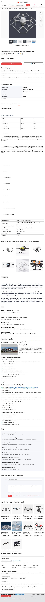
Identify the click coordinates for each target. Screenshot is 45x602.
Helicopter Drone (22, 578)
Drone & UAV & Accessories (19, 8)
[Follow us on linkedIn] (32, 596)
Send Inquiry (11, 63)
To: (7, 482)
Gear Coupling (24, 387)
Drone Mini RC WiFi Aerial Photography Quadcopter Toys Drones (38, 516)
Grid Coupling (16, 388)
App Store (4, 594)
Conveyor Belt (35, 565)
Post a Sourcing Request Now (34, 495)
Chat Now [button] (34, 63)
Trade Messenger (19, 594)
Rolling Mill (14, 563)
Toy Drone (32, 8)
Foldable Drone (19, 586)
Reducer (21, 388)
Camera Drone (4, 586)
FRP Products (3, 567)
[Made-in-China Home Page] (22, 2)
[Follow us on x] (38, 594)
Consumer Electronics (9, 8)
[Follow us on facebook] (36, 594)
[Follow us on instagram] (39, 594)
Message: (6, 485)
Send (10, 495)
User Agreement (28, 598)
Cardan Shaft (11, 387)
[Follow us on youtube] (41, 594)
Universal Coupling (10, 388)
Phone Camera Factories (29, 583)
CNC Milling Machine (5, 563)
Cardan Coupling (18, 387)
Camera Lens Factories (6, 583)
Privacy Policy (40, 598)
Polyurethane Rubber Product (27, 567)
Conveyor (24, 565)
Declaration (35, 598)
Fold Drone (35, 586)
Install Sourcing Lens (7, 596)
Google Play (11, 594)
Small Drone (12, 586)
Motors (34, 563)
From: (7, 479)
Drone (34, 567)
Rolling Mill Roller (26, 388)
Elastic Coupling (30, 387)
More (2, 591)
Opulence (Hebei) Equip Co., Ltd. (10, 53)
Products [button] (12, 5)
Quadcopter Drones (13, 578)
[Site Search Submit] (28, 5)
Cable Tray (33, 388)
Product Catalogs (17, 560)
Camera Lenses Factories (17, 583)
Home (2, 8)
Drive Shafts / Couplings (16, 565)
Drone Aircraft (4, 578)
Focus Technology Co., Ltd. (14, 598)
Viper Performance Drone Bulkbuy (8, 589)
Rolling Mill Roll (25, 563)
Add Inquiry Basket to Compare (22, 45)
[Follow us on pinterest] (43, 594)
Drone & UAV (27, 8)
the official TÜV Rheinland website (35, 341)
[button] (1, 2)
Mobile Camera (38, 583)
